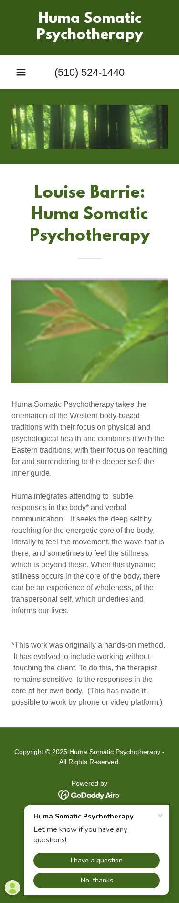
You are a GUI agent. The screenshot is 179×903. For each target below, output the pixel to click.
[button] (21, 72)
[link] (89, 27)
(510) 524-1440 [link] (89, 72)
